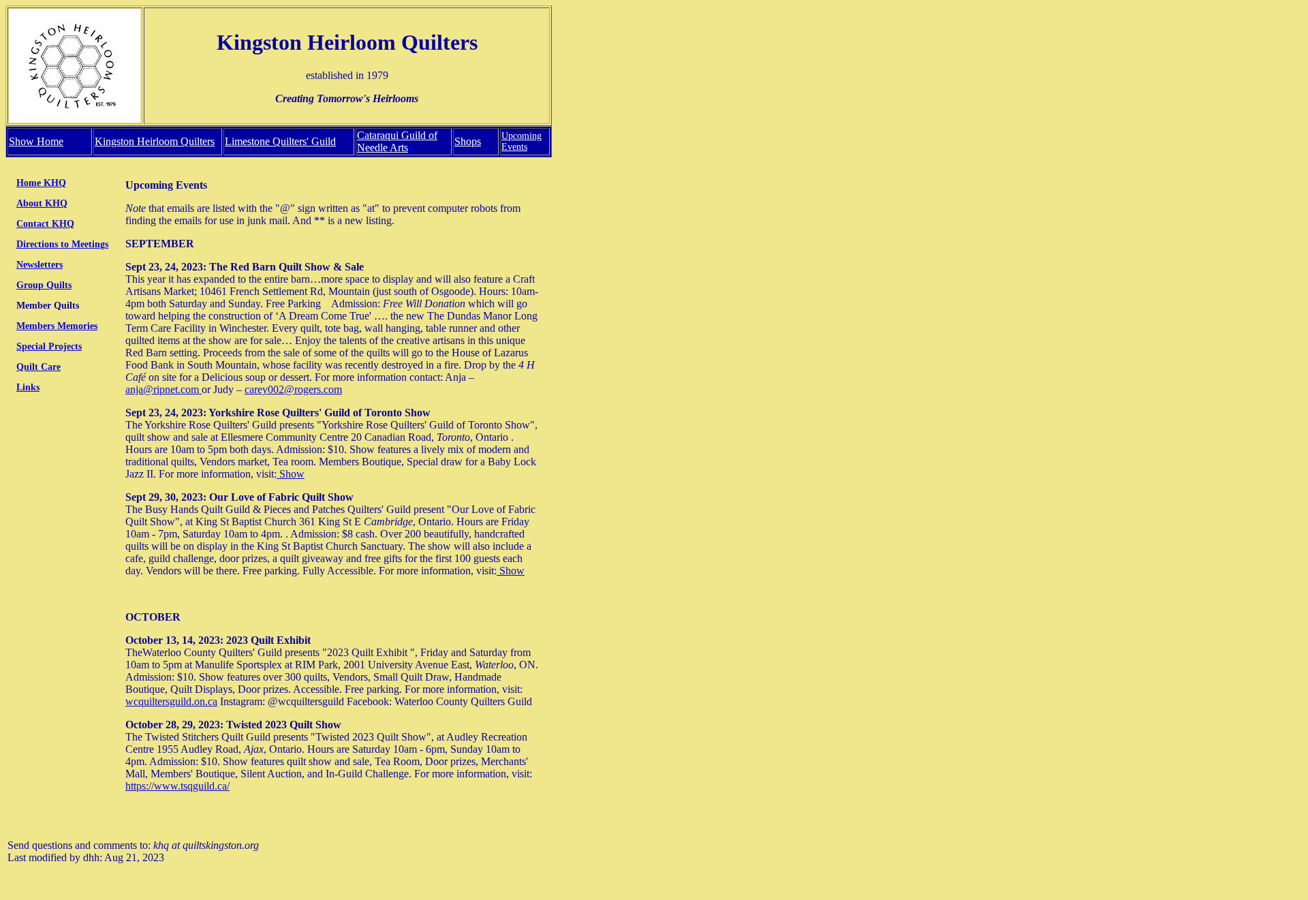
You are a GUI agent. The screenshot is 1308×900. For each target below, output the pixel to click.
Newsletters (39, 265)
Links (28, 387)
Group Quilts (44, 285)
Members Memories (56, 326)
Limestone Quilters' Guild (280, 141)
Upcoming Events (521, 141)
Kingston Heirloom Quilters (155, 141)
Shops (467, 141)
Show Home (36, 141)
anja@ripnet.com (163, 389)
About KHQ (41, 203)
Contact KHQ (45, 224)
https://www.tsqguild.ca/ (177, 786)
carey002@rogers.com (293, 389)
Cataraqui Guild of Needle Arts (397, 141)
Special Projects (49, 346)
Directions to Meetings (62, 244)
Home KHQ (41, 183)
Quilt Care (38, 367)
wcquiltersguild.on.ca (171, 701)
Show (291, 474)
